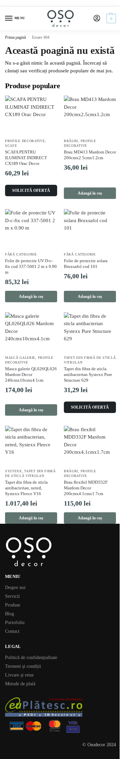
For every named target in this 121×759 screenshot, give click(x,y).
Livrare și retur (19, 675)
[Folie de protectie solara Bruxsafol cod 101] (90, 228)
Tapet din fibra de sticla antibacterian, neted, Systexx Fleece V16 (26, 488)
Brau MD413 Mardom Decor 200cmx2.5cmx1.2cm (90, 154)
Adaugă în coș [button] (90, 193)
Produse (12, 605)
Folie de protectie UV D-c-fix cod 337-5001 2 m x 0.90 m (31, 266)
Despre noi (15, 587)
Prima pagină (15, 37)
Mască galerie (20, 357)
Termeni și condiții (23, 666)
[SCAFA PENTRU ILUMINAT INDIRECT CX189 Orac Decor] (31, 115)
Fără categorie (21, 254)
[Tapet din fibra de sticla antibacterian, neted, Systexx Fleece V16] (31, 445)
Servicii (12, 596)
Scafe (11, 145)
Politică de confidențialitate (31, 657)
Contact (12, 631)
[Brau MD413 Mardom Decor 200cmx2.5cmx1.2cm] (90, 115)
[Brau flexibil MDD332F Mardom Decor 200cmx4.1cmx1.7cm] (90, 445)
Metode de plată (20, 683)
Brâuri (71, 141)
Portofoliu (15, 622)
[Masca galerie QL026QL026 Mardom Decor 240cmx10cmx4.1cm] (31, 331)
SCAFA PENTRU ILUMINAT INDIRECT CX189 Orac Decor (26, 157)
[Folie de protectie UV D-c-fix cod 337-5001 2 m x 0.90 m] (31, 228)
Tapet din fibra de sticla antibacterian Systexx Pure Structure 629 (88, 374)
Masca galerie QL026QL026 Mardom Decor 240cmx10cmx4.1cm (31, 374)
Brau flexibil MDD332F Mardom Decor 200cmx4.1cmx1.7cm (86, 488)
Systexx (13, 471)
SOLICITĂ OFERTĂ (31, 190)
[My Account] (97, 18)
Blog (9, 613)
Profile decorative (25, 141)
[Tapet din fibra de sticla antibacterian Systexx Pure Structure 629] (90, 331)
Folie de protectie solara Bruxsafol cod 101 (86, 263)
